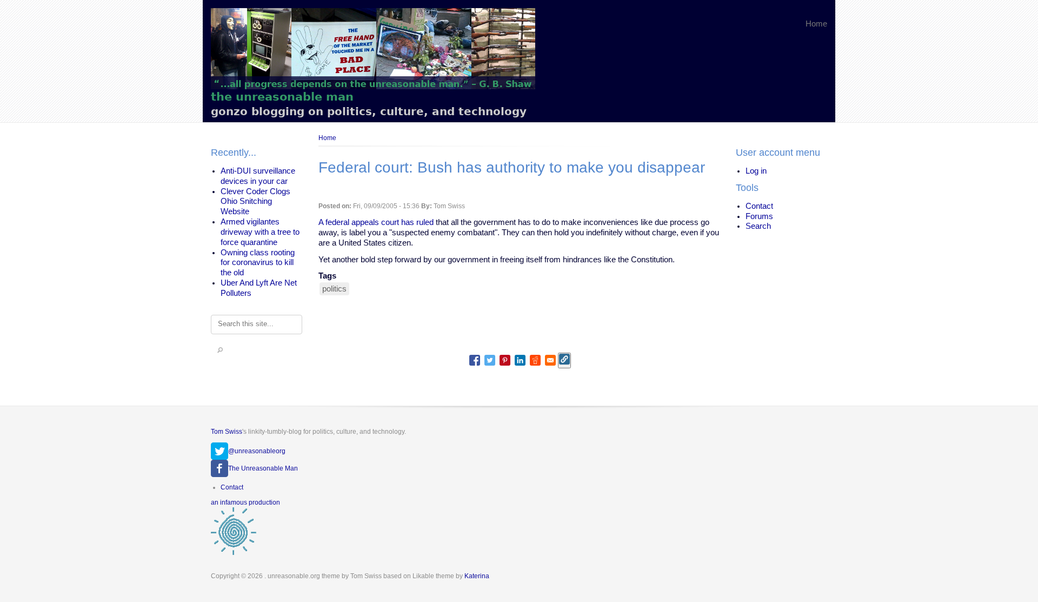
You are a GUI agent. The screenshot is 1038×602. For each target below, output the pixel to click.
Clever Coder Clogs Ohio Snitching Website (255, 201)
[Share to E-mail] (550, 360)
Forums (759, 216)
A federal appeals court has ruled (376, 222)
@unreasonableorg (256, 451)
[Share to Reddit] (535, 360)
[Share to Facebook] (474, 360)
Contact (759, 206)
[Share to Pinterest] (505, 360)
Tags (327, 276)
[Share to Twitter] (489, 360)
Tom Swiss (226, 431)
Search (758, 226)
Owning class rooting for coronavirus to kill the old (258, 262)
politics (334, 289)
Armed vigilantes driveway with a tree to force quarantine (260, 232)
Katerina (476, 576)
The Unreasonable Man (263, 468)
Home (816, 23)
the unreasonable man (282, 96)
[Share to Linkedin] (520, 360)
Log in (756, 171)
